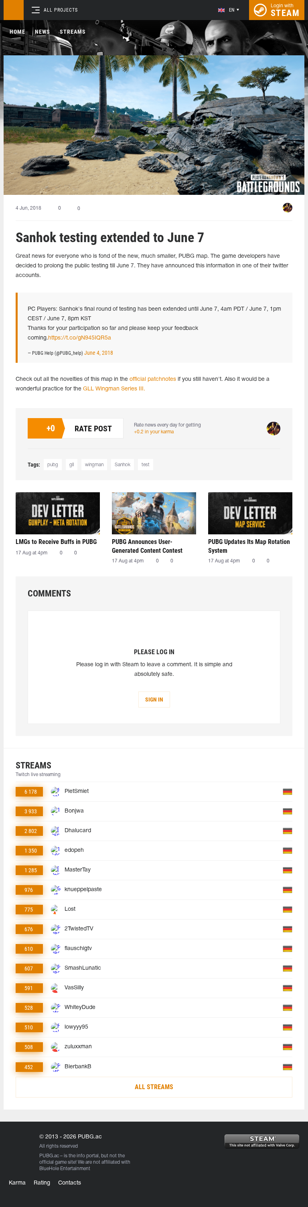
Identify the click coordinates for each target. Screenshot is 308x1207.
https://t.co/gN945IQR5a (79, 338)
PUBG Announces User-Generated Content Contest (147, 546)
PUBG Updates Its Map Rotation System (249, 546)
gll (71, 465)
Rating (42, 1183)
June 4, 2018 (98, 353)
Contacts (69, 1183)
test (146, 465)
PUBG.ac (49, 1156)
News (42, 31)
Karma (17, 1183)
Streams (73, 31)
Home (17, 31)
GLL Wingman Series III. (114, 389)
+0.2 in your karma (154, 432)
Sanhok (122, 465)
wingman (94, 465)
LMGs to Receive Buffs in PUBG (56, 542)
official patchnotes (153, 379)
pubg (52, 465)
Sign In (154, 699)
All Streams (154, 1087)
